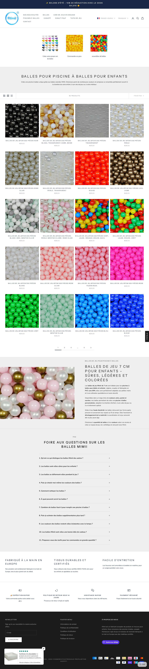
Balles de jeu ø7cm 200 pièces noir (22, 140)
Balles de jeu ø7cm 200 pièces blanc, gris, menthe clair (22, 237)
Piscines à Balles (31, 18)
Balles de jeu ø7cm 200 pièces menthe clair (57, 332)
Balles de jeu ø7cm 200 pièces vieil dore (126, 189)
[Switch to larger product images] (4, 96)
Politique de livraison (67, 639)
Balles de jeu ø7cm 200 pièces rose (126, 283)
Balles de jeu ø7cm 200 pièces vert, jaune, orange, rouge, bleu (92, 237)
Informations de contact (68, 624)
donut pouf (60, 18)
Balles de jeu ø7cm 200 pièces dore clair (22, 189)
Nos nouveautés (31, 15)
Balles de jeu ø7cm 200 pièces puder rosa (92, 284)
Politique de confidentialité (69, 628)
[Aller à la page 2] (91, 347)
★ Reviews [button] (147, 336)
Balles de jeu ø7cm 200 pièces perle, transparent (57, 189)
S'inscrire (13, 640)
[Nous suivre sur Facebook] (6, 650)
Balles (46, 15)
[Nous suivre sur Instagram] (12, 650)
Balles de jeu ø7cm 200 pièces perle (127, 142)
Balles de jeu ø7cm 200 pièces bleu (92, 331)
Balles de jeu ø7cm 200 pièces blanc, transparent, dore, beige (57, 142)
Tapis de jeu (76, 18)
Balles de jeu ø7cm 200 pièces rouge (92, 189)
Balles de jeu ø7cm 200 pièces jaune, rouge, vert (127, 237)
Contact (27, 21)
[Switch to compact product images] (12, 96)
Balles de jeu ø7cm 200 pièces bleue (127, 332)
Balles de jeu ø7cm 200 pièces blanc (22, 284)
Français (122, 18)
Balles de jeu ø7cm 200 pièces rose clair (57, 284)
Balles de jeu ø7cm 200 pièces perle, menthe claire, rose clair (57, 237)
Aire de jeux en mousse (64, 15)
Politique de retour (66, 635)
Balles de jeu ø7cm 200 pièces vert (22, 331)
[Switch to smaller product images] (8, 96)
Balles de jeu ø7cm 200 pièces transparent (92, 142)
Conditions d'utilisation (68, 631)
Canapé (47, 18)
